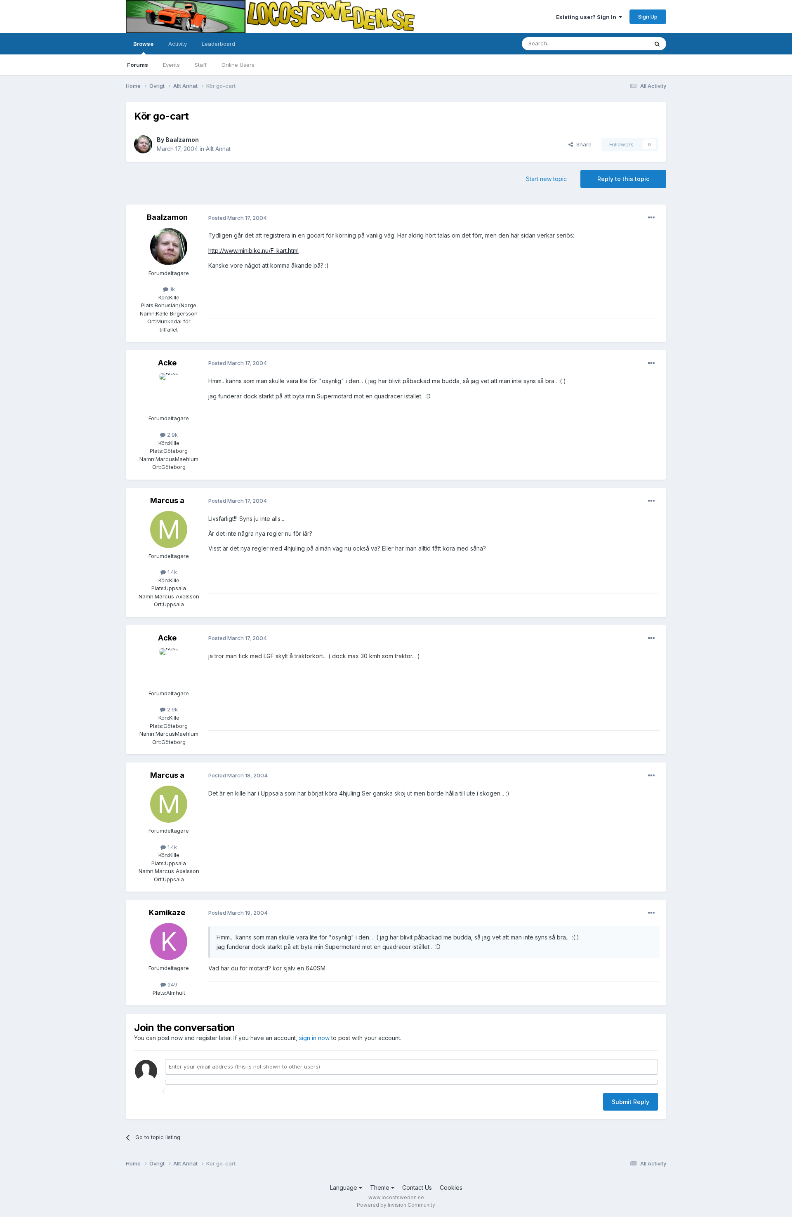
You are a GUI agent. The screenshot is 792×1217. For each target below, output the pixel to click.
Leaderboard (218, 43)
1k (171, 289)
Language (344, 1187)
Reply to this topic (623, 178)
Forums (137, 64)
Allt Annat (218, 148)
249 (171, 984)
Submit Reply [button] (630, 1101)
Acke (167, 362)
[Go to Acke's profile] (168, 391)
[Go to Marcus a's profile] (168, 529)
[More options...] (651, 218)
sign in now (314, 1037)
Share (582, 144)
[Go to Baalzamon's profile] (143, 144)
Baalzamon (182, 139)
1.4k (171, 572)
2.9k (171, 434)
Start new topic (546, 178)
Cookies (451, 1187)
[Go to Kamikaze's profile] (168, 941)
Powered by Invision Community (396, 1205)
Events (171, 64)
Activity (177, 43)
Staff (201, 64)
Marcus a (167, 500)
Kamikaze (167, 912)
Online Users (238, 64)
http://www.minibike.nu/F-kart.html (253, 250)
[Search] (657, 43)
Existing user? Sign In (587, 17)
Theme (380, 1187)
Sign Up (648, 16)
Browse (143, 43)
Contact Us (417, 1187)
